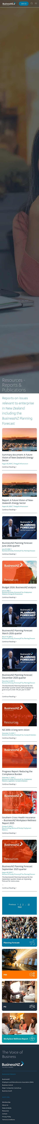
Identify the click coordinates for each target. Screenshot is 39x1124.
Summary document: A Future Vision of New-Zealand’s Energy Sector (17, 457)
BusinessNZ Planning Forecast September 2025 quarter (17, 868)
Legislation (11, 781)
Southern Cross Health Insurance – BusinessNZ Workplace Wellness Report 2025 (19, 820)
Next (20, 907)
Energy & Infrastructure (21, 464)
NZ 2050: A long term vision (15, 729)
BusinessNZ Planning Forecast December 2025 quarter (17, 676)
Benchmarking (6, 828)
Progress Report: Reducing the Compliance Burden (17, 773)
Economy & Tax (19, 551)
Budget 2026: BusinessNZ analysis (19, 587)
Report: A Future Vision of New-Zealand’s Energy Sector (17, 501)
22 (29, 904)
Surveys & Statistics (30, 735)
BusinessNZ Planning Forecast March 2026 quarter (17, 632)
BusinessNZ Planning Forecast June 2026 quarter (17, 544)
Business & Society (8, 551)
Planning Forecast (29, 551)
